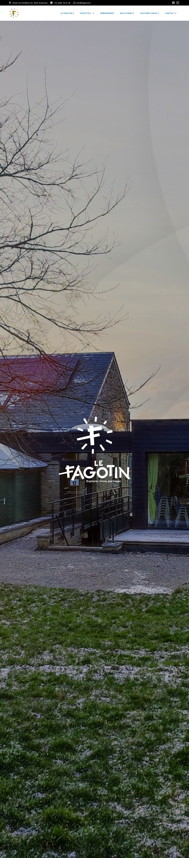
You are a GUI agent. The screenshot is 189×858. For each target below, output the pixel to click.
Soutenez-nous (148, 13)
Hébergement (107, 13)
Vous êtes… (86, 13)
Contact (169, 13)
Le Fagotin (66, 13)
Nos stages (126, 13)
